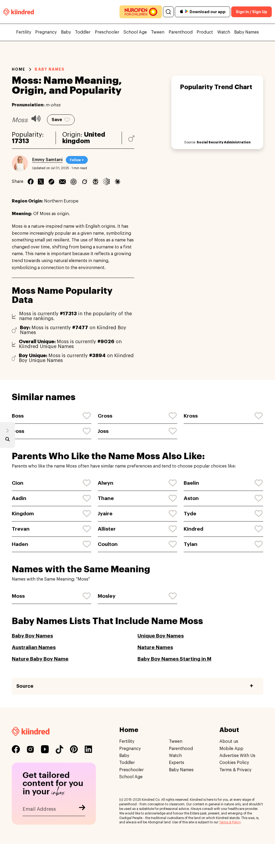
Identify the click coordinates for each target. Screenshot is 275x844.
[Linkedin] (51, 181)
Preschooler (107, 32)
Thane (106, 498)
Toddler (83, 32)
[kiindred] (18, 12)
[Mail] (62, 181)
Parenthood (181, 32)
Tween (157, 32)
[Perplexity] (95, 181)
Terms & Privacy (235, 770)
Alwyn (105, 483)
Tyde (190, 513)
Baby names (50, 69)
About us (228, 741)
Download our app (208, 12)
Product (205, 32)
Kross (191, 415)
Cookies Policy (234, 762)
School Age (135, 32)
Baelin (191, 483)
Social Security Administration (224, 142)
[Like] (87, 416)
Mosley (106, 596)
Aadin (19, 498)
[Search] (168, 11)
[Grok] (84, 181)
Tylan (190, 544)
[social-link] (16, 749)
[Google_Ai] (106, 181)
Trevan (21, 528)
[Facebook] (31, 181)
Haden (20, 544)
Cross (105, 415)
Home (18, 69)
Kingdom (23, 513)
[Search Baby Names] (7, 440)
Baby (66, 32)
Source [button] (24, 686)
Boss (18, 415)
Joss (103, 431)
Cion (17, 483)
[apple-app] (181, 12)
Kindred (193, 528)
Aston (191, 498)
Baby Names (246, 32)
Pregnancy (46, 32)
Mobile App (231, 749)
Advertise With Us (237, 756)
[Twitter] (41, 181)
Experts (176, 762)
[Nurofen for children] (141, 11)
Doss (18, 431)
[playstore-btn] (187, 11)
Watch (223, 32)
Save (57, 120)
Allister (107, 528)
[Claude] (117, 181)
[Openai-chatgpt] (73, 181)
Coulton (108, 544)
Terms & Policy (229, 822)
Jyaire (105, 513)
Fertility (23, 32)
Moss (18, 596)
